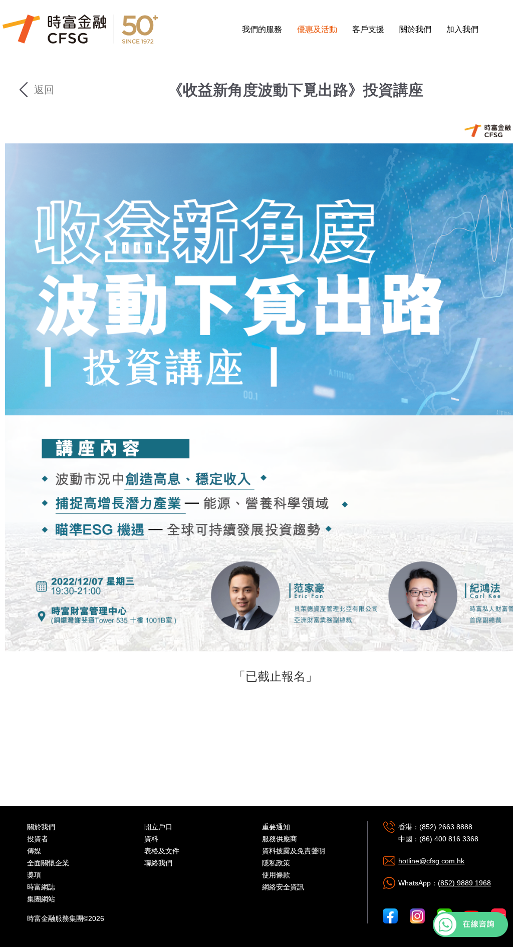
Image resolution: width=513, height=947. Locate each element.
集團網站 (41, 899)
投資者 (37, 839)
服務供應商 (279, 839)
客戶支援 (368, 29)
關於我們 (415, 29)
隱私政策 (276, 863)
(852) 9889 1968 (464, 883)
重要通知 (276, 827)
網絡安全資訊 (283, 887)
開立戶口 (158, 827)
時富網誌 (41, 887)
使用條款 (276, 875)
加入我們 (462, 29)
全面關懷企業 (48, 863)
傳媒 (34, 851)
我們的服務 (262, 29)
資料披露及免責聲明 (293, 851)
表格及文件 (161, 851)
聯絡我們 (158, 863)
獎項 (34, 875)
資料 (151, 839)
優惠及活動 (317, 29)
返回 (42, 89)
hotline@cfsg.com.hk (431, 861)
